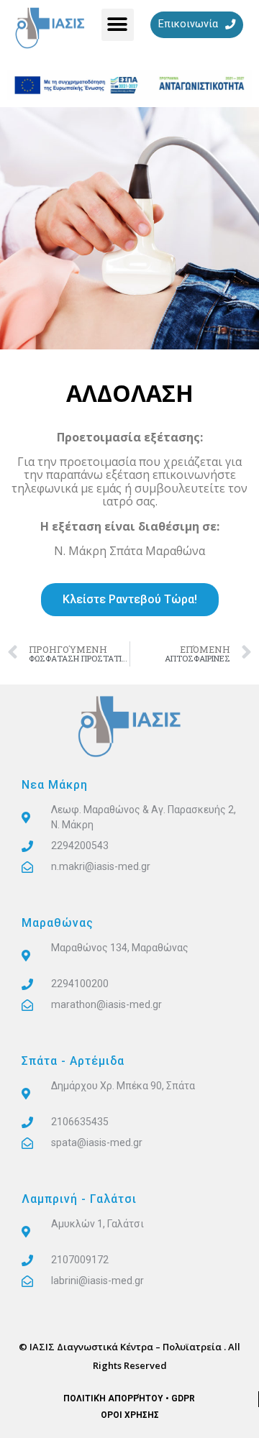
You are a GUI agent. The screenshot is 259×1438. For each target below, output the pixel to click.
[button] (117, 25)
